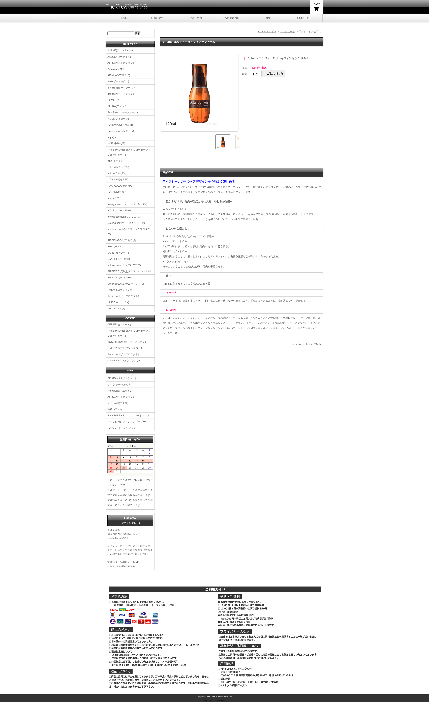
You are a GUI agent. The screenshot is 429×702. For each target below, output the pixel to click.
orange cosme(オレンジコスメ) (124, 216)
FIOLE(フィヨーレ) (118, 118)
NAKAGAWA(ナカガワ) (120, 185)
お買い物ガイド (160, 17)
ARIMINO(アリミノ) (118, 75)
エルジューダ (287, 31)
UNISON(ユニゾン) (118, 302)
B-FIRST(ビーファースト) (121, 87)
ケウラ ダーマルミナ (119, 384)
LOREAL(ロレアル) (118, 167)
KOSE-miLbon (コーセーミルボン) (126, 341)
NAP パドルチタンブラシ (121, 427)
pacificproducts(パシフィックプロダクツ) (128, 232)
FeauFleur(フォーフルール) (122, 112)
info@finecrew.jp (126, 566)
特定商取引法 (232, 17)
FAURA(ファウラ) (117, 106)
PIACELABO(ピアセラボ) (121, 240)
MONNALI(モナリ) (117, 179)
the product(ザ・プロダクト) (123, 296)
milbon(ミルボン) (116, 173)
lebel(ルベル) (114, 160)
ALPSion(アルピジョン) (120, 62)
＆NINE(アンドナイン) (120, 50)
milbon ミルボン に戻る (308, 344)
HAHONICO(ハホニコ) (120, 124)
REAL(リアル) (115, 246)
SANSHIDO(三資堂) (118, 258)
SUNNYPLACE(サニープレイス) (125, 283)
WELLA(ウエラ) (116, 308)
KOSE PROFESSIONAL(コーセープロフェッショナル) (129, 152)
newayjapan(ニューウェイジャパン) (127, 204)
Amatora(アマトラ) (118, 69)
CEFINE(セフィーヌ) (119, 324)
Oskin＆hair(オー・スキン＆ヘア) (126, 222)
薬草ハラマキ (114, 409)
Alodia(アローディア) (119, 56)
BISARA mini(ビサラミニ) (121, 378)
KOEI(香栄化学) (116, 143)
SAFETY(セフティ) (118, 252)
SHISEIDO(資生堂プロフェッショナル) (129, 271)
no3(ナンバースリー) (119, 210)
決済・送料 (196, 17)
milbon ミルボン (267, 31)
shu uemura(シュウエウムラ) (123, 360)
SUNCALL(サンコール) (120, 277)
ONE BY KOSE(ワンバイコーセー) (126, 348)
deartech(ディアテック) (120, 93)
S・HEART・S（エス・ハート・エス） (129, 415)
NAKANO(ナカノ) (117, 191)
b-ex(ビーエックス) (118, 81)
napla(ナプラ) (114, 198)
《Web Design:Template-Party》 (214, 700)
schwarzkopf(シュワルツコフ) (124, 265)
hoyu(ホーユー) (116, 137)
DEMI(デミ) (113, 100)
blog (268, 17)
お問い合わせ (304, 17)
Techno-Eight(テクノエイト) (122, 289)
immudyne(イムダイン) (120, 390)
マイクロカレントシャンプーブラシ (127, 421)
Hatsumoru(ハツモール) (120, 131)
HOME (124, 17)
